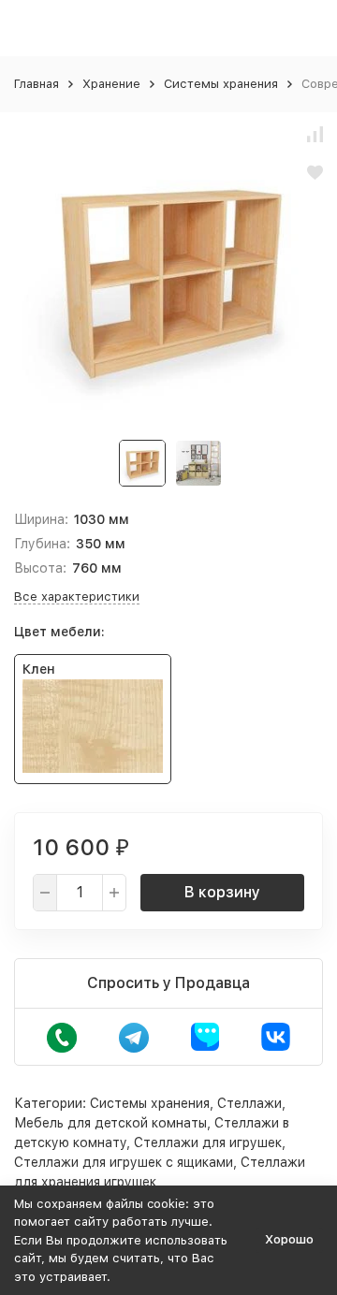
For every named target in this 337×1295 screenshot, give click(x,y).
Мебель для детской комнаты (110, 1122)
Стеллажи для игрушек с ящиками (123, 1162)
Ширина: (41, 519)
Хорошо (289, 1239)
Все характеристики (76, 596)
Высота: (40, 567)
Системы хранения (221, 84)
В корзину (222, 892)
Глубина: (42, 543)
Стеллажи (249, 1103)
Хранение (111, 84)
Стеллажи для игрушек (208, 1142)
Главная (36, 84)
